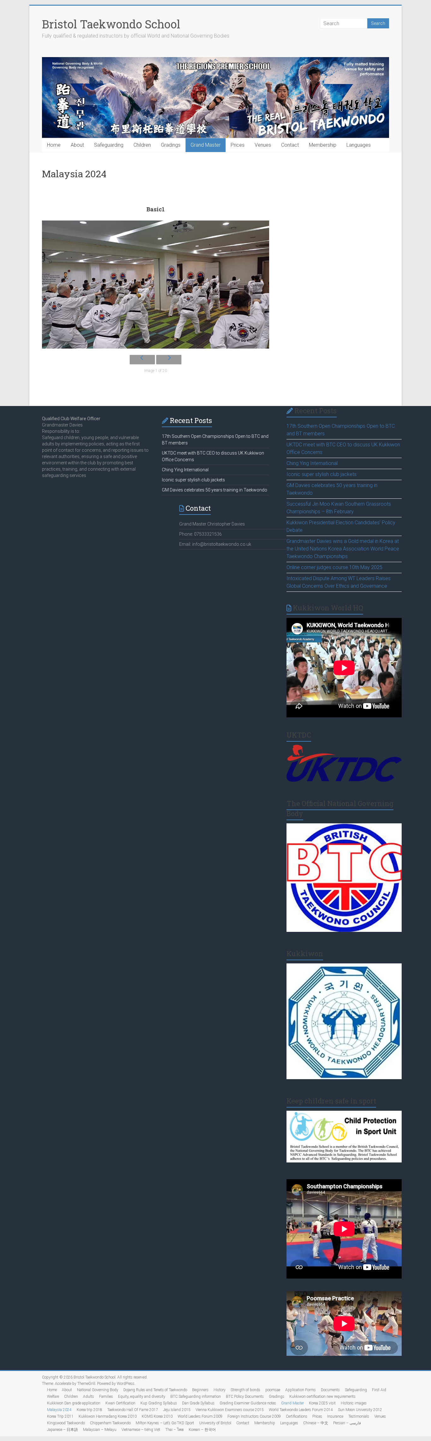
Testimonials (358, 1416)
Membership (322, 145)
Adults (88, 1396)
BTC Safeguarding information (195, 1396)
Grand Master (206, 145)
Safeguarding (108, 145)
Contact (290, 145)
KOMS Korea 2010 (157, 1416)
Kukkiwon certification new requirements (322, 1396)
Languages (358, 145)
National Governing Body (97, 1390)
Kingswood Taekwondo (66, 1423)
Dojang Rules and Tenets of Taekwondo (155, 1390)
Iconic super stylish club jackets (321, 474)
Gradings (170, 145)
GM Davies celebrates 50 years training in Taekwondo (214, 489)
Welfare (53, 1396)
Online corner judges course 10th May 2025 (334, 567)
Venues (263, 145)
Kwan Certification (120, 1403)
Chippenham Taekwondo (110, 1423)
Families (106, 1396)
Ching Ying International (312, 463)
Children (142, 145)
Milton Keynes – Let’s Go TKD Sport (165, 1423)
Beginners (200, 1390)
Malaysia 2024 (59, 1410)
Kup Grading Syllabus (158, 1403)
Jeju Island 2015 (177, 1410)
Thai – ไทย (174, 1429)
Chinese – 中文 (315, 1423)
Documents (330, 1390)
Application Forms (300, 1390)
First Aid (379, 1390)
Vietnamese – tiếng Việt (140, 1429)
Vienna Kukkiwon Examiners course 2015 (230, 1410)
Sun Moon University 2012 (360, 1410)
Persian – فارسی (347, 1423)
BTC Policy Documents (245, 1396)
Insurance (335, 1416)
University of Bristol (215, 1423)
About (77, 145)
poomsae (272, 1390)
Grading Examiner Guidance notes (248, 1403)
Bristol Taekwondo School (111, 24)
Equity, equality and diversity (141, 1396)
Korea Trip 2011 (60, 1416)
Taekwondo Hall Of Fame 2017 (132, 1410)
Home (54, 145)
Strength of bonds (245, 1390)
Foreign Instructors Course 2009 (254, 1416)
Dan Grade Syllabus (198, 1403)
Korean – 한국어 (202, 1429)
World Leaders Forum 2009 (200, 1416)
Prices (238, 145)
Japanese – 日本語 (62, 1429)
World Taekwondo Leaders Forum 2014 (301, 1410)
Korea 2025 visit (322, 1403)
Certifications (296, 1416)
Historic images (354, 1403)
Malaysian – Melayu (99, 1429)
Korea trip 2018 (89, 1410)
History (220, 1390)
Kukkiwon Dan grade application (73, 1403)
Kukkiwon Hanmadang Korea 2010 (108, 1416)
